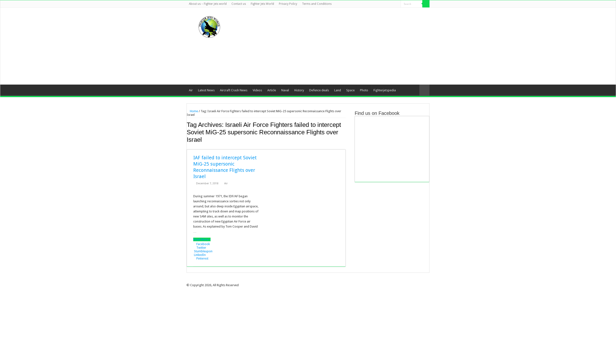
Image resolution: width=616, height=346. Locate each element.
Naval (285, 90)
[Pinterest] (388, 4)
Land (337, 90)
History (299, 90)
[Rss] (374, 4)
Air (191, 90)
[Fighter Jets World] (209, 26)
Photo (364, 90)
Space (350, 90)
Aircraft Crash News (233, 90)
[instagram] (397, 4)
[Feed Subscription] (344, 147)
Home (193, 111)
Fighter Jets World (262, 4)
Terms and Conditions (317, 4)
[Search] (426, 3)
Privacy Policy (288, 4)
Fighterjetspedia (384, 90)
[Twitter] (383, 4)
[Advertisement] (338, 46)
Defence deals (319, 90)
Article (271, 90)
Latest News (206, 90)
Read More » (202, 239)
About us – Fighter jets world (208, 4)
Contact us (238, 4)
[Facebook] (379, 4)
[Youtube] (392, 4)
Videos (257, 90)
